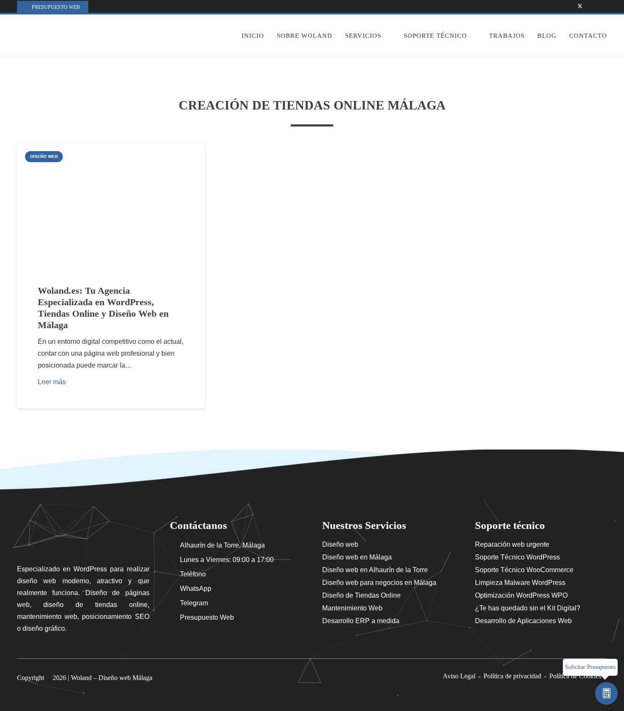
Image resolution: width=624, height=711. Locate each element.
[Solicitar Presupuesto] (606, 693)
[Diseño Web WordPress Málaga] (64, 36)
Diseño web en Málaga (357, 557)
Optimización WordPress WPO (521, 595)
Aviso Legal (459, 676)
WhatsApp (195, 588)
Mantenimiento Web (352, 608)
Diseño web (340, 544)
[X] (580, 6)
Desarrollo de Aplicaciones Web (523, 620)
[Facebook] (569, 6)
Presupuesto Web (207, 617)
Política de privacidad (512, 676)
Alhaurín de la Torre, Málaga (222, 545)
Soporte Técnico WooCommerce (524, 569)
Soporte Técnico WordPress (517, 557)
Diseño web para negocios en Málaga (379, 582)
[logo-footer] (83, 536)
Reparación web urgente (512, 544)
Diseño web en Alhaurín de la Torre (375, 569)
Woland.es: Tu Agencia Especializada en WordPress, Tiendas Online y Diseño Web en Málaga (103, 307)
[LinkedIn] (602, 6)
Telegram (194, 603)
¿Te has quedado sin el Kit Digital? (527, 608)
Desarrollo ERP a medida (360, 620)
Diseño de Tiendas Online (361, 595)
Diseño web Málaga (125, 677)
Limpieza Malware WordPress (520, 582)
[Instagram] (591, 6)
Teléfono (193, 574)
